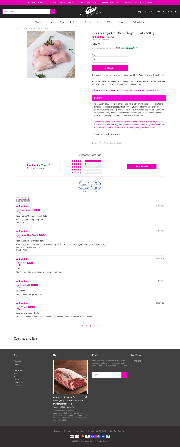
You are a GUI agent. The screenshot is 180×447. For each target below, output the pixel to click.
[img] (22, 206)
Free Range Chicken (108, 143)
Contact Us (122, 22)
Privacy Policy (79, 431)
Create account (153, 12)
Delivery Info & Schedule (107, 134)
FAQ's (109, 22)
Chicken (95, 143)
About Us (39, 22)
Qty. (93, 55)
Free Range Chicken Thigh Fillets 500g (34, 28)
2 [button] (86, 326)
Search (57, 431)
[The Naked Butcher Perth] (90, 11)
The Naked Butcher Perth (102, 40)
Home (51, 22)
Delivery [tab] (98, 98)
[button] (98, 37)
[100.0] (84, 185)
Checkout (167, 12)
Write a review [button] (141, 167)
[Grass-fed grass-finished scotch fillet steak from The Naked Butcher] (70, 377)
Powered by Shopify (101, 441)
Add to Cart (110, 68)
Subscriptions (139, 22)
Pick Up (88, 22)
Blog (99, 22)
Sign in (141, 12)
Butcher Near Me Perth (97, 431)
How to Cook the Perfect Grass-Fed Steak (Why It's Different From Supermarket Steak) (70, 400)
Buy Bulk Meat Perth (118, 431)
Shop (62, 22)
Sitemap (67, 431)
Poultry (120, 143)
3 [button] (90, 326)
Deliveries (74, 22)
